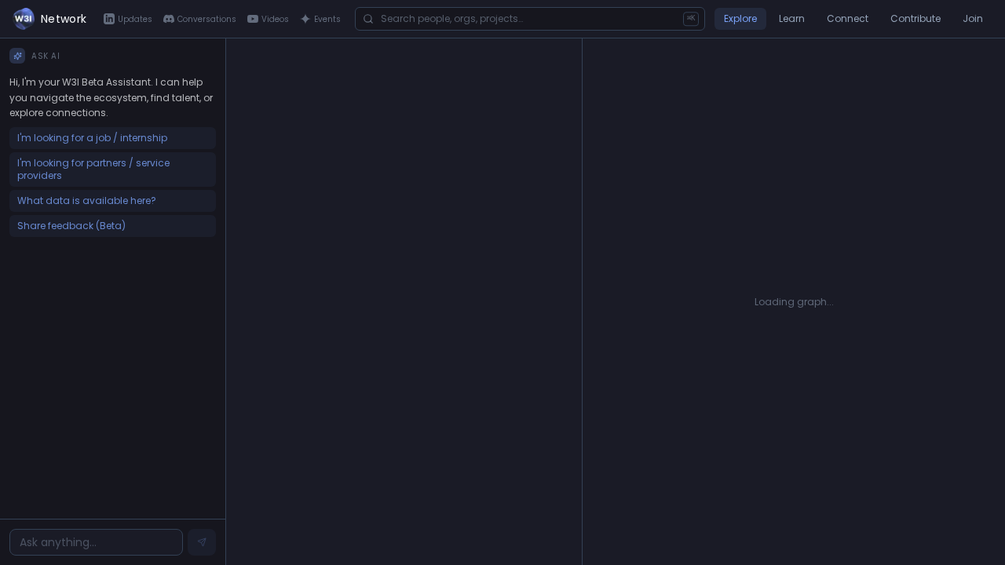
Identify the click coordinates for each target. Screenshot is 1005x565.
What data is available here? (86, 200)
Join (973, 18)
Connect (847, 18)
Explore (740, 18)
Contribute (915, 18)
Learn (792, 18)
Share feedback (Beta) (71, 225)
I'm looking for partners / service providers (93, 169)
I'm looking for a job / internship (92, 137)
